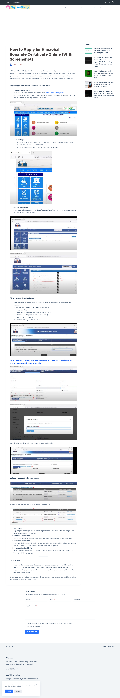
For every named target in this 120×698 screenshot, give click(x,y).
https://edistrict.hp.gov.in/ (55, 93)
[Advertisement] (60, 23)
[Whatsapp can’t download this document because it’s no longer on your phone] (88, 51)
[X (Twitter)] (9, 646)
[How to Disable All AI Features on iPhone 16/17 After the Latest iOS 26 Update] (88, 84)
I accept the (34, 626)
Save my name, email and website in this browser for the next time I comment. (50, 623)
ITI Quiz (94, 7)
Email (52, 599)
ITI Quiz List (66, 7)
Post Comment (32, 632)
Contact (111, 646)
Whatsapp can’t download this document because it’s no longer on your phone (103, 51)
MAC (80, 7)
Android (86, 7)
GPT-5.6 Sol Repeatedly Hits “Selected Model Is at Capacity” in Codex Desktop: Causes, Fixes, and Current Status (103, 62)
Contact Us (108, 7)
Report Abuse (17, 2)
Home (59, 7)
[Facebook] (105, 2)
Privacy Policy (38, 626)
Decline (18, 691)
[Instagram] (109, 2)
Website (77, 599)
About (100, 7)
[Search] (113, 2)
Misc (21, 64)
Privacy (8, 2)
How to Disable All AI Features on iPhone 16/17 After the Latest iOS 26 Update (104, 84)
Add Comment (31, 606)
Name (28, 599)
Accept (9, 691)
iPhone (75, 7)
